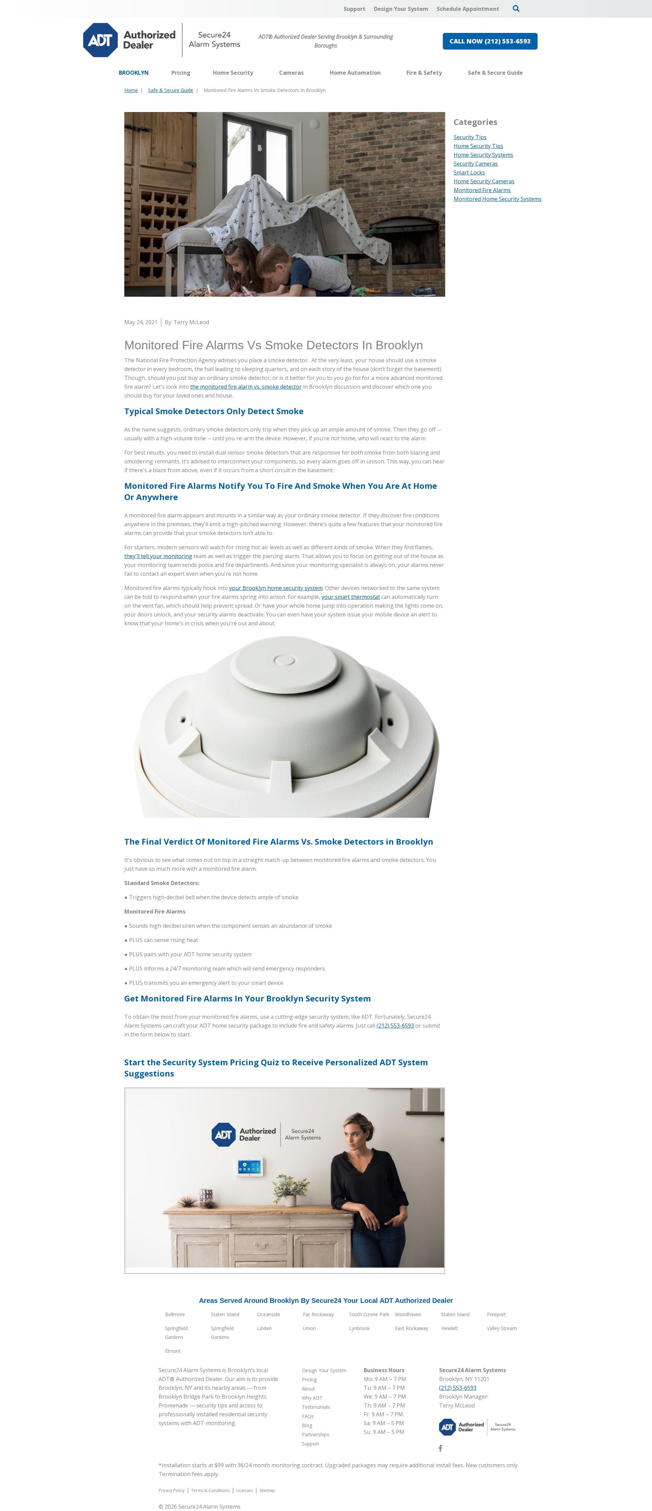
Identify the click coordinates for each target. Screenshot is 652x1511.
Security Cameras (476, 163)
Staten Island (225, 1314)
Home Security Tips (478, 146)
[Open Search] (516, 8)
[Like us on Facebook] (440, 1449)
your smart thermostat (351, 597)
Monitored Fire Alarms (482, 190)
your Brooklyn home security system (276, 588)
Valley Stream (502, 1328)
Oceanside (268, 1314)
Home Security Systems (483, 155)
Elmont (173, 1351)
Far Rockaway (318, 1314)
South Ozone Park (369, 1314)
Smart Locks (469, 172)
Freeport (496, 1314)
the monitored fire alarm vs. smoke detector (246, 386)
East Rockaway (411, 1328)
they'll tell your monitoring (158, 556)
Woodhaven (408, 1314)
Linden (264, 1328)
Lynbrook (359, 1328)
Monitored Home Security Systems (498, 199)
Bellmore (175, 1314)
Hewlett (449, 1328)
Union (309, 1328)
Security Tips (470, 137)
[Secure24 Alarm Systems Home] (161, 40)
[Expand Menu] (256, 72)
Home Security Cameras (484, 181)
